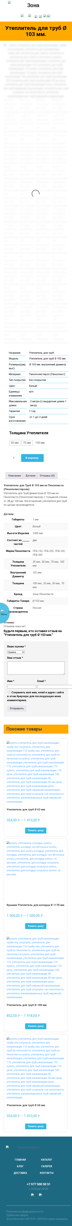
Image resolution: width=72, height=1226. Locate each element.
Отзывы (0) (47, 475)
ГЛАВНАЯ (20, 1159)
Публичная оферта (17, 1215)
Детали (30, 475)
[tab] (14, 475)
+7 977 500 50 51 (39, 1184)
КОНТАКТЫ (46, 1173)
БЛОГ (20, 1166)
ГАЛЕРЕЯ (46, 1166)
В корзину (32, 457)
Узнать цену (36, 830)
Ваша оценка (16, 646)
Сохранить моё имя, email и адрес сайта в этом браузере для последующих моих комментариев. (35, 696)
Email (41, 681)
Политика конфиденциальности (24, 1211)
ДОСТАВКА (20, 1173)
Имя (10, 681)
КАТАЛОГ (46, 1159)
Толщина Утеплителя (28, 433)
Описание (14, 475)
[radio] (15, 442)
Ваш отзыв (15, 657)
